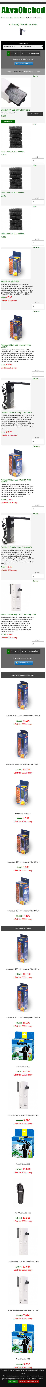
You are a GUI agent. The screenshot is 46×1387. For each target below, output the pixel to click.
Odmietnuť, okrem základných (28, 1381)
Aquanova (36, 247)
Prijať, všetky (13, 1381)
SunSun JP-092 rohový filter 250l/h (16, 412)
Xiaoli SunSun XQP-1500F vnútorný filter (23, 1262)
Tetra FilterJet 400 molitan (12, 151)
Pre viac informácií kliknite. (34, 1379)
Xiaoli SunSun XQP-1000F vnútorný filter (23, 1115)
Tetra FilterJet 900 (23, 1164)
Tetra (34, 124)
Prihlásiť (39, 2)
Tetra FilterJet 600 (23, 1067)
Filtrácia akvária (19, 18)
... (25, 53)
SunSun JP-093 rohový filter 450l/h (16, 547)
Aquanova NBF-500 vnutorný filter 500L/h (16, 346)
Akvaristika (9, 18)
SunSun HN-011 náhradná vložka (15, 110)
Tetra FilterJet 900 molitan (12, 234)
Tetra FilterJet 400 (23, 1359)
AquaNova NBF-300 (10, 281)
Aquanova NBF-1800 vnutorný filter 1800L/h (23, 764)
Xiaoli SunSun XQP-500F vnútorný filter (18, 614)
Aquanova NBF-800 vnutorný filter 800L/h (16, 481)
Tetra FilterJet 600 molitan (12, 193)
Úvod (31, 2)
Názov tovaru (28, 72)
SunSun (35, 76)
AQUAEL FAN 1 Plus (23, 1213)
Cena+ (38, 72)
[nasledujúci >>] (34, 53)
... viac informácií (35, 113)
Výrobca (8, 72)
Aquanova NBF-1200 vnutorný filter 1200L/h (23, 716)
